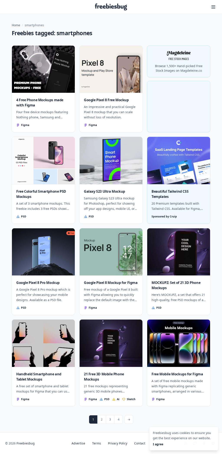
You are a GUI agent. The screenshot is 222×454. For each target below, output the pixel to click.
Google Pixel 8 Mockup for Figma (111, 282)
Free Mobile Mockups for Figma (177, 374)
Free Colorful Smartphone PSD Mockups (41, 194)
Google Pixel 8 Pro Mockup (38, 282)
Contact (139, 443)
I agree (158, 444)
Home (16, 25)
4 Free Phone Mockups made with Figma (39, 103)
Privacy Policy (117, 443)
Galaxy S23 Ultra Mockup (104, 191)
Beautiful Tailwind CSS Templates (170, 194)
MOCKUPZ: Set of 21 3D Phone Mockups (176, 285)
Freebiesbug (25, 443)
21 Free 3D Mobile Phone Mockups (104, 377)
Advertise (78, 443)
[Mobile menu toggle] (213, 6)
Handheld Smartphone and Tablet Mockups (38, 377)
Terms (96, 443)
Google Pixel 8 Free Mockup (106, 100)
